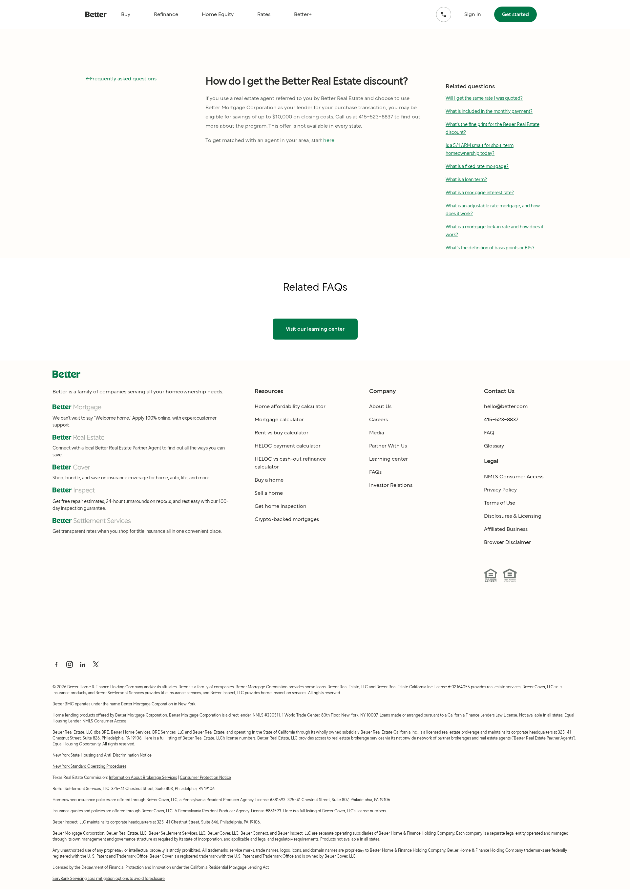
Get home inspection (280, 506)
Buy (125, 14)
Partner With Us (388, 445)
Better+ (303, 14)
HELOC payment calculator (288, 445)
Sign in (472, 14)
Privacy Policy (500, 489)
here (328, 140)
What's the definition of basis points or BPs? (490, 247)
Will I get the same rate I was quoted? (484, 98)
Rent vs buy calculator (281, 432)
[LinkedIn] (83, 664)
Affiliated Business (506, 529)
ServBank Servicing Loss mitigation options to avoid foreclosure (108, 878)
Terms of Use (499, 503)
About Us (380, 406)
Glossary (494, 445)
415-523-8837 (501, 419)
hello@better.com (506, 406)
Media (376, 432)
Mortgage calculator (279, 419)
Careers (378, 419)
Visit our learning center (315, 329)
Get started (515, 14)
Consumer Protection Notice (205, 777)
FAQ (489, 432)
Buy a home (269, 480)
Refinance (166, 14)
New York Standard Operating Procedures (89, 766)
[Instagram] (70, 664)
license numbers (240, 738)
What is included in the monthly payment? (489, 111)
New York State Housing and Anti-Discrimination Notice (102, 755)
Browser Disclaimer (507, 542)
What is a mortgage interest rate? (480, 192)
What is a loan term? (466, 179)
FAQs (375, 472)
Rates (263, 14)
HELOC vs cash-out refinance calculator (290, 462)
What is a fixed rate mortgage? (477, 166)
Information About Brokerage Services (143, 777)
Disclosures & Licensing (512, 516)
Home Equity (218, 14)
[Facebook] (56, 664)
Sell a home (269, 493)
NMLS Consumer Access (513, 476)
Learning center (388, 459)
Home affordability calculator (290, 406)
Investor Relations (390, 485)
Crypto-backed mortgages (287, 519)
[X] (96, 664)
